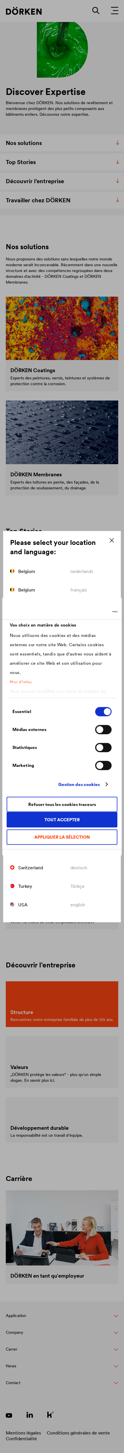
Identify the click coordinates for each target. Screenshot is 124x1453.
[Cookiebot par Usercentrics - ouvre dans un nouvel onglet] (92, 612)
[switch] (103, 729)
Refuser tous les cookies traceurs (62, 804)
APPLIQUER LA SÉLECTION (62, 837)
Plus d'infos (21, 682)
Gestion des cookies (79, 784)
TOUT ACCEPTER (62, 819)
